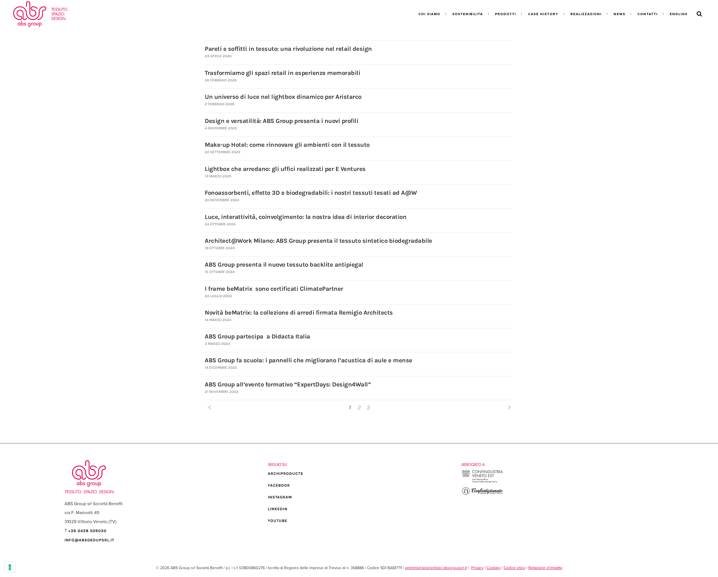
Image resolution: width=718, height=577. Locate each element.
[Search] (699, 14)
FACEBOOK (279, 485)
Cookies (494, 567)
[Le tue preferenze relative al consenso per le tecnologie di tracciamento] (9, 567)
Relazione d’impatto (545, 567)
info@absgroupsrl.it (89, 540)
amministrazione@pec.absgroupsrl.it (436, 567)
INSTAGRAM (280, 497)
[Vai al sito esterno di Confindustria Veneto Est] (482, 482)
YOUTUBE (277, 520)
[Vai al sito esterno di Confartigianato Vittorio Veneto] (482, 494)
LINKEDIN (277, 509)
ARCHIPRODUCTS (285, 473)
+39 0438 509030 (87, 530)
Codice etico (514, 567)
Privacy (477, 567)
